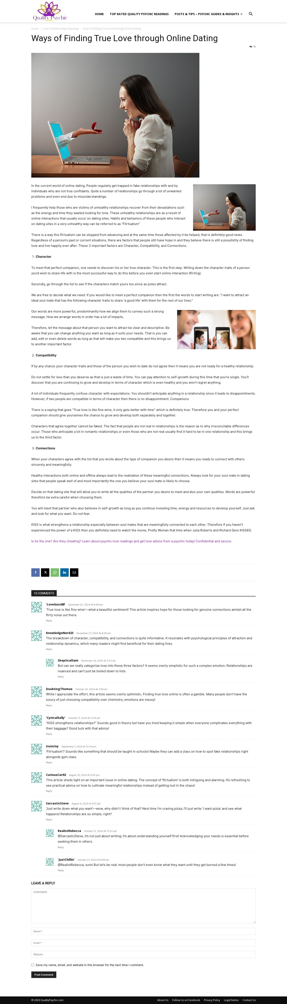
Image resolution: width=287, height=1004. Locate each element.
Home (99, 14)
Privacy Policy (212, 1000)
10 (254, 46)
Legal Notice (231, 1000)
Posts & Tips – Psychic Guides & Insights (207, 14)
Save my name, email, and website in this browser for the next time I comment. (90, 965)
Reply (49, 620)
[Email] (74, 572)
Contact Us (249, 1000)
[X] (45, 572)
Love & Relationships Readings (61, 28)
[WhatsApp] (55, 572)
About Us (162, 1000)
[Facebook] (35, 572)
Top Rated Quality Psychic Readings (139, 14)
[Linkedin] (64, 572)
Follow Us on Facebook (186, 1000)
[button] (251, 14)
